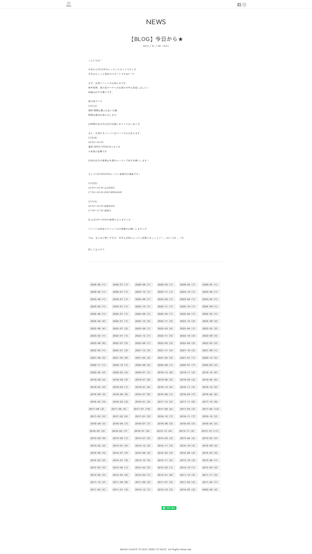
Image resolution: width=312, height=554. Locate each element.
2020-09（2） (143, 365)
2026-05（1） (166, 284)
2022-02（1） (98, 350)
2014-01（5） (121, 460)
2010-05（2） (188, 489)
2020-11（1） (98, 365)
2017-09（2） (97, 408)
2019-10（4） (210, 372)
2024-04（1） (188, 313)
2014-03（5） (210, 452)
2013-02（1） (166, 467)
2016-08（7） (121, 423)
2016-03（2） (98, 431)
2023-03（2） (210, 328)
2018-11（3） (188, 387)
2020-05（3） (210, 365)
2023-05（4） (166, 328)
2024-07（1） (121, 313)
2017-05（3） (188, 408)
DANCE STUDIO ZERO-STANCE (147, 549)
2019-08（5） (121, 379)
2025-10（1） (188, 291)
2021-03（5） (166, 357)
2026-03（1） (210, 284)
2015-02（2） (98, 445)
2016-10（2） (210, 416)
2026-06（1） (143, 284)
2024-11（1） (166, 306)
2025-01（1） (121, 306)
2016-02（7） (120, 431)
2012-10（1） (188, 467)
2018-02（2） (121, 401)
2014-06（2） (143, 452)
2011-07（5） (166, 482)
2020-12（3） (210, 357)
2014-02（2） (98, 460)
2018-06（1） (166, 394)
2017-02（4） (121, 416)
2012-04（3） (98, 474)
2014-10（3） (188, 445)
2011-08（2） (143, 482)
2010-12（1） (143, 489)
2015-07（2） (143, 438)
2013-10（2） (188, 460)
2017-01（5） (143, 416)
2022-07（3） (121, 343)
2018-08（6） (121, 394)
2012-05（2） (210, 467)
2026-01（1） (121, 291)
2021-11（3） (166, 350)
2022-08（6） (98, 343)
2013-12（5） (143, 460)
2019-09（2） (98, 379)
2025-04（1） (188, 299)
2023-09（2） (210, 321)
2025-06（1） (143, 299)
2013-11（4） (166, 460)
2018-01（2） (143, 401)
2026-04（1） (188, 284)
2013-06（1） (210, 460)
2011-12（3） (188, 474)
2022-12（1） (143, 335)
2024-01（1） (121, 321)
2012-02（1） (143, 474)
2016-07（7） (143, 423)
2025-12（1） (143, 291)
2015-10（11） (211, 431)
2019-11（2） (188, 372)
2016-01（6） (143, 431)
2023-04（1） (188, 328)
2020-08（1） (166, 365)
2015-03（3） (210, 438)
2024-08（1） (98, 313)
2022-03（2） (210, 343)
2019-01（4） (143, 387)
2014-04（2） (188, 452)
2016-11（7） (188, 416)
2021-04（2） (143, 357)
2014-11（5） (166, 445)
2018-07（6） (143, 394)
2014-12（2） (143, 445)
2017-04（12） (211, 408)
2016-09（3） (98, 423)
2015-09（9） (98, 438)
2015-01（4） (121, 445)
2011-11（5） (210, 474)
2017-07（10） (143, 408)
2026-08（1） (98, 284)
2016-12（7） (166, 416)
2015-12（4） (165, 431)
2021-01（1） (188, 357)
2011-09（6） (121, 482)
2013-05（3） (98, 467)
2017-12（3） (166, 401)
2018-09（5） (98, 394)
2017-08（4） (119, 408)
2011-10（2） (98, 482)
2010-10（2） (166, 489)
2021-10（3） (188, 350)
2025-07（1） (121, 299)
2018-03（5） (98, 401)
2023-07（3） (121, 328)
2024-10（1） (188, 306)
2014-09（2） (210, 445)
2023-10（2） (188, 321)
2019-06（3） (166, 379)
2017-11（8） (188, 401)
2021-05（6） (121, 357)
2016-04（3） (210, 423)
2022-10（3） (188, 335)
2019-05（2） (188, 379)
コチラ (101, 249)
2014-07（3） (121, 452)
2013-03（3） (143, 467)
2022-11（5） (166, 335)
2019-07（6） (143, 379)
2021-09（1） (210, 350)
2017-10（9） (210, 401)
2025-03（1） (210, 299)
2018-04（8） (210, 394)
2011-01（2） (121, 489)
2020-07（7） (188, 365)
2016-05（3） (188, 423)
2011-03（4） (98, 489)
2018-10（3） (210, 387)
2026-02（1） (98, 291)
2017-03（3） (98, 416)
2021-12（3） (143, 350)
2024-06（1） (143, 313)
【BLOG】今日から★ (156, 38)
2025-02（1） (98, 306)
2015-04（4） (188, 438)
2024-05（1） (166, 313)
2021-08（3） (98, 357)
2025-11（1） (166, 291)
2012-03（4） (121, 474)
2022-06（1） (143, 343)
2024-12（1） (143, 306)
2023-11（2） (166, 321)
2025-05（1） (166, 299)
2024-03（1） (210, 313)
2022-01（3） (121, 350)
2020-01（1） (143, 372)
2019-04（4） (210, 379)
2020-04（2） (98, 372)
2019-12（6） (166, 372)
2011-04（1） (210, 482)
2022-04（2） (188, 343)
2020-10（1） (121, 365)
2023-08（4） (98, 328)
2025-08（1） (98, 299)
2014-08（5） (98, 452)
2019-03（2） (98, 387)
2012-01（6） (166, 474)
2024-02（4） (98, 321)
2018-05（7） (188, 394)
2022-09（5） (210, 335)
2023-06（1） (143, 328)
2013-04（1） (121, 467)
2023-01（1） (121, 335)
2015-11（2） (187, 431)
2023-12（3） (143, 321)
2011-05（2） (188, 482)
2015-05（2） (166, 438)
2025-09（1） (210, 291)
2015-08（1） (121, 438)
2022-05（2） (166, 343)
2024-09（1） (210, 306)
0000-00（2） (210, 489)
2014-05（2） (166, 452)
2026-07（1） (121, 284)
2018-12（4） (166, 387)
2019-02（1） (121, 387)
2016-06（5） (166, 423)
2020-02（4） (121, 372)
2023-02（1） (98, 335)
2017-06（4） (166, 408)
